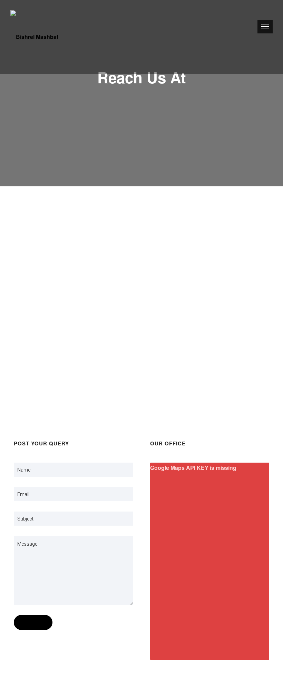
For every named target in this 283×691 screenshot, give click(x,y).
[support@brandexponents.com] (141, 327)
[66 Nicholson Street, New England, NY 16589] (141, 255)
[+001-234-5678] (141, 399)
